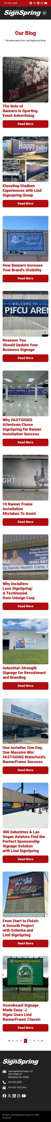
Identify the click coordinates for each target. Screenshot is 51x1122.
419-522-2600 (10, 3)
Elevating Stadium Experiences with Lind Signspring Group (22, 190)
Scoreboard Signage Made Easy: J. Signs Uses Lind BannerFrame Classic (22, 1012)
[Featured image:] (25, 159)
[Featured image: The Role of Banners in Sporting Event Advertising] (25, 79)
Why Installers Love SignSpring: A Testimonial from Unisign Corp (19, 590)
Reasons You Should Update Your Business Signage (20, 345)
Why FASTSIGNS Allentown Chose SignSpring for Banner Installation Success (22, 427)
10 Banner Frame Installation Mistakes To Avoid (19, 509)
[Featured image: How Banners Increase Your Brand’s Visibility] (25, 239)
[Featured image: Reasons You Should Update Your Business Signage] (25, 314)
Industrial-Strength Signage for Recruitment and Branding (24, 673)
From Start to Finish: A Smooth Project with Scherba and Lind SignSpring (21, 928)
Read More (25, 124)
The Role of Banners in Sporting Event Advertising (20, 111)
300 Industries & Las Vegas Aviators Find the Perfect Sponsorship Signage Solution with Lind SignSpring (24, 841)
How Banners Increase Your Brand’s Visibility (23, 267)
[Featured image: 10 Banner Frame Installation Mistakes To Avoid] (25, 477)
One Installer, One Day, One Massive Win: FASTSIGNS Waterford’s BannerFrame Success (24, 754)
